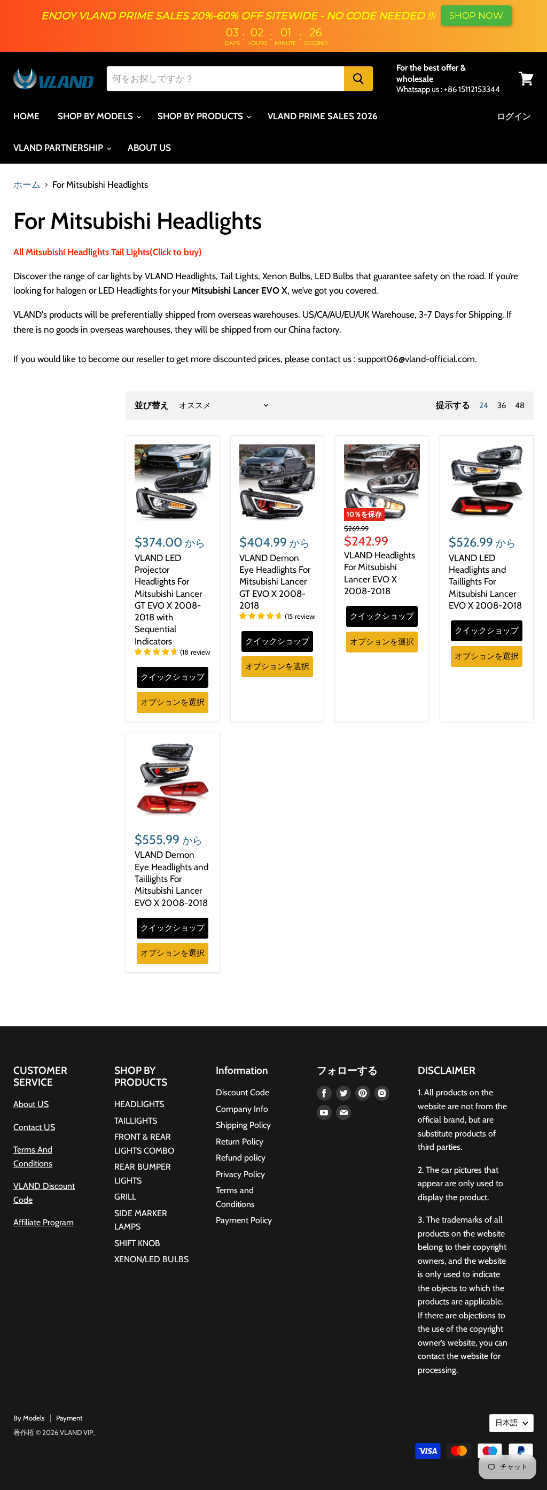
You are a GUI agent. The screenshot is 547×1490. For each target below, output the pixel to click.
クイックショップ (172, 677)
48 (520, 405)
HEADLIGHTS (139, 1104)
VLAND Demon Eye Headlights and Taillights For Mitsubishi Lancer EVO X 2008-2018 (171, 878)
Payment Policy (244, 1220)
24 (483, 405)
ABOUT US (149, 147)
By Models (28, 1418)
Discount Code (242, 1092)
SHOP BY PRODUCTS (201, 116)
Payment (69, 1418)
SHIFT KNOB (137, 1243)
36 (501, 405)
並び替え (152, 405)
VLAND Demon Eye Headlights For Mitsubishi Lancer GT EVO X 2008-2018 (274, 581)
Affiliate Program (43, 1222)
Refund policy (240, 1158)
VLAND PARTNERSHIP (59, 147)
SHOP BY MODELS (96, 116)
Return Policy (239, 1141)
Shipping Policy (243, 1125)
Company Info (242, 1109)
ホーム (27, 185)
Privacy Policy (240, 1174)
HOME (26, 116)
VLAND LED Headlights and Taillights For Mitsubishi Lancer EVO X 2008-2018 (485, 581)
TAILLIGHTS (135, 1121)
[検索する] (358, 78)
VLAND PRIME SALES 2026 (323, 116)
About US (31, 1104)
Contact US (34, 1127)
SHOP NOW (476, 15)
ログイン (514, 116)
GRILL (125, 1197)
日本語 (506, 1422)
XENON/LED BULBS (151, 1259)
